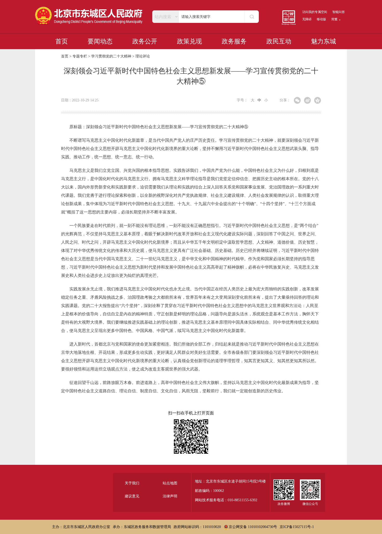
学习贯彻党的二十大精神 (111, 56)
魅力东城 (323, 41)
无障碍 (307, 19)
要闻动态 (100, 41)
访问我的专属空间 (314, 12)
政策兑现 (189, 41)
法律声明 (170, 496)
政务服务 (234, 41)
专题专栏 (80, 56)
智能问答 (338, 12)
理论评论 (142, 56)
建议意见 (132, 496)
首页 (61, 41)
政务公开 (144, 41)
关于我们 (132, 483)
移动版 (321, 19)
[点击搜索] (252, 16)
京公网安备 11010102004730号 (253, 527)
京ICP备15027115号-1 (297, 527)
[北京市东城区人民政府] (89, 16)
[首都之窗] (288, 17)
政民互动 (278, 41)
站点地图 (170, 483)
